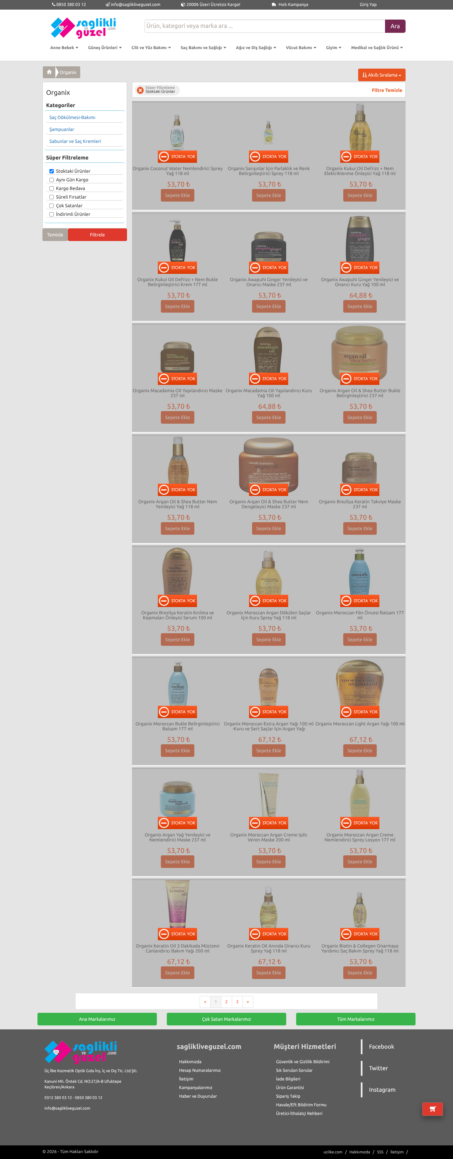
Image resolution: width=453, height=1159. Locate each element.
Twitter (378, 1068)
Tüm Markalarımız (356, 1019)
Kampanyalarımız (195, 1087)
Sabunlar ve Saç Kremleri (75, 141)
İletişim (186, 1079)
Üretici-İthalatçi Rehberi (299, 1113)
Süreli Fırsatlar (71, 197)
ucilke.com (332, 1152)
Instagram (382, 1090)
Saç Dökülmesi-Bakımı (72, 117)
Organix (68, 72)
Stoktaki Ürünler (73, 171)
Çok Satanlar (69, 205)
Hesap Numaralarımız (200, 1070)
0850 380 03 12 (70, 4)
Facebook (381, 1047)
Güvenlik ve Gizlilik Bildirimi (303, 1062)
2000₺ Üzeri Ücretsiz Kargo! (212, 4)
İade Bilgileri (288, 1079)
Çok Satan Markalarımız (226, 1019)
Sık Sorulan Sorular (294, 1070)
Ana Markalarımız (97, 1019)
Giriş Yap (368, 4)
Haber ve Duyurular (198, 1096)
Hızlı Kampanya (293, 4)
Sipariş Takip (288, 1096)
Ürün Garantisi (290, 1087)
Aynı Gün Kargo (72, 179)
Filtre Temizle (387, 90)
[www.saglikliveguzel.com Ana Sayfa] (49, 72)
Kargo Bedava (70, 188)
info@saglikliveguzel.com (136, 4)
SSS (380, 1152)
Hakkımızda (190, 1062)
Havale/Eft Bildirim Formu (301, 1105)
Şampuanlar (61, 129)
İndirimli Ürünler (73, 214)
